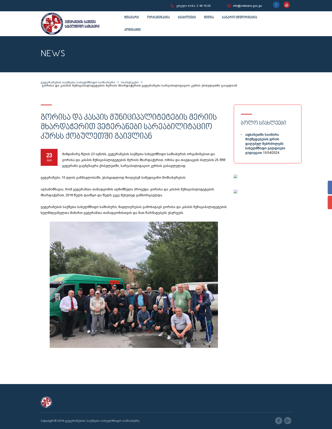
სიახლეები (187, 17)
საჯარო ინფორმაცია (239, 17)
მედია (209, 17)
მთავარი (131, 17)
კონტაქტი (132, 30)
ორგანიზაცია (158, 17)
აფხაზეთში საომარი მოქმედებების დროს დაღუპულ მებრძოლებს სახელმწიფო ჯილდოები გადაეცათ (265, 144)
